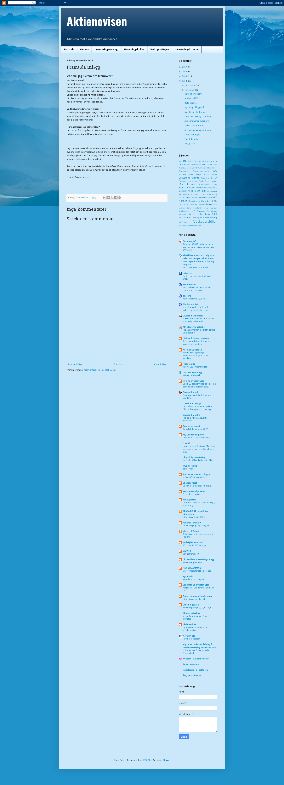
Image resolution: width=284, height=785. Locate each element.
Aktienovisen (97, 20)
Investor (183, 191)
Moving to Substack (191, 375)
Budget (199, 175)
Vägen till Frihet (191, 531)
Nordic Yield (189, 636)
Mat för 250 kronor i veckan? (195, 367)
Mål (196, 198)
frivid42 (186, 443)
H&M (181, 184)
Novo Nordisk (207, 201)
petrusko (187, 273)
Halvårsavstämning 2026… (195, 299)
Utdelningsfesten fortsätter (195, 599)
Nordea (183, 201)
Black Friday (212, 168)
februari (195, 181)
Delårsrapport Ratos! (194, 126)
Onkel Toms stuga (192, 404)
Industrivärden (187, 187)
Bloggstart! (190, 144)
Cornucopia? (189, 241)
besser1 (187, 296)
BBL (198, 168)
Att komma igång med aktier (198, 130)
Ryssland (197, 208)
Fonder (201, 181)
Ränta (205, 208)
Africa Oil (192, 161)
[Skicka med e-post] (105, 197)
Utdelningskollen (134, 49)
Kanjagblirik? (189, 500)
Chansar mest (190, 483)
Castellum (184, 177)
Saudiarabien (184, 211)
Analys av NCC (191, 98)
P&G (187, 205)
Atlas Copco (212, 165)
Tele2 (214, 214)
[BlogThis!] (108, 197)
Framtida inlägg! (192, 139)
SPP (189, 214)
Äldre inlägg (160, 364)
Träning (195, 218)
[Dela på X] (112, 197)
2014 (184, 81)
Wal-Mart (198, 226)
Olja (215, 201)
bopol (191, 174)
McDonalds (189, 198)
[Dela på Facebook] (116, 197)
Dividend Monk (190, 392)
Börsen (214, 174)
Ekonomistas (189, 285)
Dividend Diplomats (193, 316)
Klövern (186, 194)
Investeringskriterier (187, 49)
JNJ (202, 191)
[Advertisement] (117, 334)
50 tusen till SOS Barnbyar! (195, 545)
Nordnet (191, 201)
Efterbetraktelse (185, 181)
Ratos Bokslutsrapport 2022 (195, 429)
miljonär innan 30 (192, 523)
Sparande (182, 214)
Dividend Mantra (191, 415)
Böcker (206, 174)
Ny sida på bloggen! (194, 107)
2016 (184, 72)
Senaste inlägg (75, 364)
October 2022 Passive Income (196, 438)
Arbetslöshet (196, 165)
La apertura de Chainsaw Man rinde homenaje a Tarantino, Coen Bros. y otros (199, 449)
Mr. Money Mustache (194, 327)
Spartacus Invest (191, 426)
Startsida (69, 49)
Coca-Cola (205, 178)
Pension (198, 205)
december (190, 85)
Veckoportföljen (159, 49)
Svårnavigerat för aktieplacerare (197, 571)
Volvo (191, 226)
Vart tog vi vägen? (191, 554)
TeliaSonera (185, 217)
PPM (203, 205)
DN (216, 178)
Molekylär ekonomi (192, 542)
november (190, 90)
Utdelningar (183, 222)
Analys (182, 164)
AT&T (204, 165)
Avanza (182, 168)
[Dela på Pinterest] (119, 197)
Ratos (209, 204)
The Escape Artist (191, 304)
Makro (181, 198)
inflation (199, 188)
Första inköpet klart (191, 639)
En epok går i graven (192, 494)
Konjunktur (195, 194)
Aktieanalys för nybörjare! (197, 121)
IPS (188, 191)
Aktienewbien (189, 624)
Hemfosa (191, 184)
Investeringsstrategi (106, 49)
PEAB (192, 205)
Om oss (84, 49)
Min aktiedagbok (191, 613)
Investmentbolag (210, 188)
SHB (193, 211)
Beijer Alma (188, 469)
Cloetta (195, 178)
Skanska (201, 211)
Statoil (195, 214)
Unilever (203, 218)
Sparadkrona (212, 211)
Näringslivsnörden (192, 350)
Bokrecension (184, 171)
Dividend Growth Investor (196, 338)
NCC (215, 197)
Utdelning (212, 218)
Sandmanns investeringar (196, 585)
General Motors (211, 181)
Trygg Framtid (190, 466)
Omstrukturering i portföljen (198, 116)
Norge (198, 201)
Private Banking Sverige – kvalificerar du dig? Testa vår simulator (195, 356)
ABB (184, 161)
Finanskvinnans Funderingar (197, 596)
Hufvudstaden (205, 184)
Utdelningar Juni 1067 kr (194, 517)
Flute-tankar (189, 364)
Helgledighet (191, 103)
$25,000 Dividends (192, 676)
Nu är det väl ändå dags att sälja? (198, 460)
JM (198, 191)
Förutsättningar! (192, 135)
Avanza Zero (190, 168)
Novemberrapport (193, 94)
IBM (215, 184)
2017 (184, 67)
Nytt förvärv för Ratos (195, 112)
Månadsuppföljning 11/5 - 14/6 (197, 608)
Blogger (166, 760)
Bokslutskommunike (201, 171)
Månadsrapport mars (192, 562)
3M (180, 161)
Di (212, 178)
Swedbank (205, 214)
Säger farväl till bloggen (193, 579)
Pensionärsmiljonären (194, 491)
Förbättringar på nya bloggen (196, 526)
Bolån (215, 171)
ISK (191, 191)
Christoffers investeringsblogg (198, 559)
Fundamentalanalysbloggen (197, 474)
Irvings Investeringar (193, 381)
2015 (184, 76)
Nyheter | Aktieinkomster (196, 659)
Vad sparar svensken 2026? (195, 268)
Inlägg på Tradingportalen (194, 477)
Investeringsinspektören (195, 670)
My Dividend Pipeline (193, 435)
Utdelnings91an (191, 605)
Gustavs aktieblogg (192, 372)
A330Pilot (147, 760)
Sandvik (214, 208)
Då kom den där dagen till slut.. (197, 486)
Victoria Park (184, 226)
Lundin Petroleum (209, 194)
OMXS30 (182, 205)
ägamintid (188, 576)
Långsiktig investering (194, 457)
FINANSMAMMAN (192, 568)
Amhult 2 (201, 161)
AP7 (188, 165)
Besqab (203, 168)
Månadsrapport (205, 198)
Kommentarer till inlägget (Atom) (100, 370)
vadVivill (187, 551)
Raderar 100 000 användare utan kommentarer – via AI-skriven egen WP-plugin (198, 247)
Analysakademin (191, 664)
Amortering (212, 161)
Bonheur (182, 175)
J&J (195, 191)
